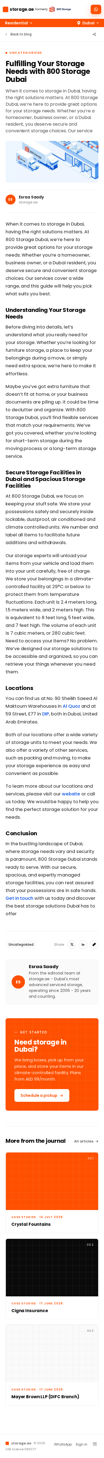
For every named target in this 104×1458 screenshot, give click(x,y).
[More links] (94, 1444)
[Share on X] (71, 944)
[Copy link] (94, 944)
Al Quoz (71, 706)
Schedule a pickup (39, 1095)
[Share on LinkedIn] (82, 944)
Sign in (81, 1444)
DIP (45, 714)
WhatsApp (63, 1444)
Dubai (88, 23)
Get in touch (19, 898)
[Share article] (94, 34)
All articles (83, 1141)
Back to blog (21, 34)
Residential (16, 23)
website (71, 794)
